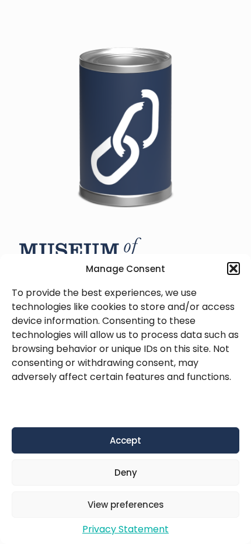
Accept (125, 440)
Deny (125, 472)
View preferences (126, 504)
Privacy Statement (125, 529)
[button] (233, 268)
